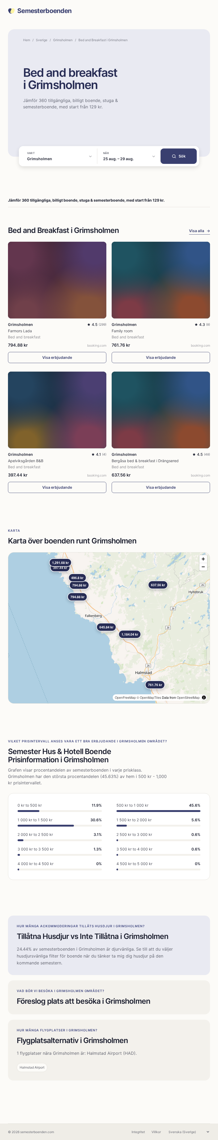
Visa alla (199, 230)
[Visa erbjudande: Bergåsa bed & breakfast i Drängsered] (161, 410)
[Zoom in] (203, 559)
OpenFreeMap (125, 697)
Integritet (138, 1132)
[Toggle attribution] (204, 697)
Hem (26, 40)
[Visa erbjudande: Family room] (161, 280)
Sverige (41, 40)
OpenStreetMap (188, 697)
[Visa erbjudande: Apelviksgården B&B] (57, 410)
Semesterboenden (44, 10)
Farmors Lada (20, 331)
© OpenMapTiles (149, 697)
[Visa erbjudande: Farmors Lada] (57, 280)
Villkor (156, 1132)
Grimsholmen (63, 40)
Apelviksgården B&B (25, 460)
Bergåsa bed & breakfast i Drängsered (145, 460)
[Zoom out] (203, 567)
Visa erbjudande (57, 357)
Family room (122, 331)
